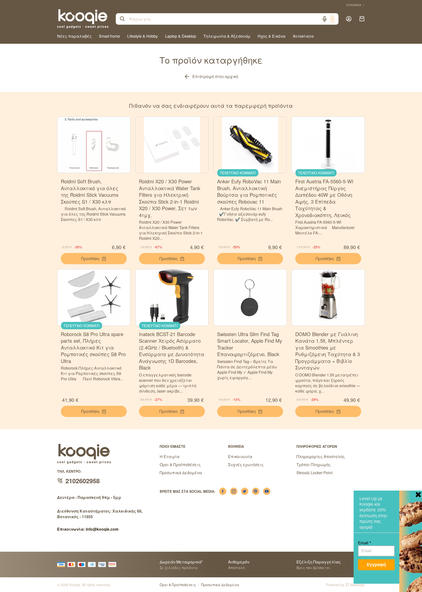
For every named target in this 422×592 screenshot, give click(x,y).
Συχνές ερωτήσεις (246, 464)
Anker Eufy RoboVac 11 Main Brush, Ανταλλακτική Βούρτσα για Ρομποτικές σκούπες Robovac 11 (249, 191)
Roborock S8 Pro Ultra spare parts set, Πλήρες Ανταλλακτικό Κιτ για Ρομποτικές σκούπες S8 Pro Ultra (93, 347)
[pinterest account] (255, 491)
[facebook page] (222, 491)
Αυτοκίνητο (303, 36)
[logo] (82, 18)
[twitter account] (244, 491)
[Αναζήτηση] (122, 19)
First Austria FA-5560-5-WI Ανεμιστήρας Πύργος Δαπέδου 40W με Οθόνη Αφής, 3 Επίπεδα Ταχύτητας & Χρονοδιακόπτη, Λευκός (324, 198)
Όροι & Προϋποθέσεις (180, 464)
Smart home (109, 36)
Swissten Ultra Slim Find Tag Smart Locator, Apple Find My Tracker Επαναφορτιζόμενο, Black (249, 344)
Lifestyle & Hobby (142, 36)
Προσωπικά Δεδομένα (181, 472)
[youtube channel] (266, 491)
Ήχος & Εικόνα (271, 36)
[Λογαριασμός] (349, 19)
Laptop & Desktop (180, 36)
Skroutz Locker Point (314, 472)
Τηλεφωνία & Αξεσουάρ (226, 36)
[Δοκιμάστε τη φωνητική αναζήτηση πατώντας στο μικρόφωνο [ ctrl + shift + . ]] (324, 19)
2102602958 (82, 480)
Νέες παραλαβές (74, 36)
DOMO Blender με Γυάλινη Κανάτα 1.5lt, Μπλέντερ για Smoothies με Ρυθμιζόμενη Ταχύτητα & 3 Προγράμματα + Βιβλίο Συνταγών (327, 350)
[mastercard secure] (113, 564)
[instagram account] (233, 491)
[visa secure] (103, 564)
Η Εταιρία (169, 456)
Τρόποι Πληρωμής (313, 464)
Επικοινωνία (240, 456)
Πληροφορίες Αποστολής (320, 456)
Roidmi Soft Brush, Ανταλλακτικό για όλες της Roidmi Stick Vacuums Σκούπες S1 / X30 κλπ (89, 191)
